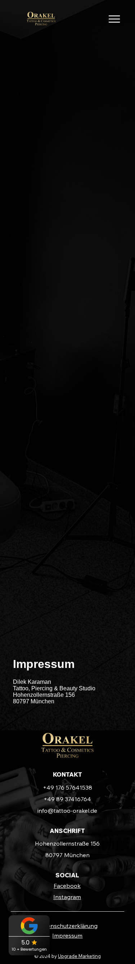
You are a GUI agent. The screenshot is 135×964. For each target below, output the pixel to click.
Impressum (67, 935)
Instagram (67, 896)
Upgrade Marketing (79, 956)
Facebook (67, 885)
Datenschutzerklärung (67, 925)
